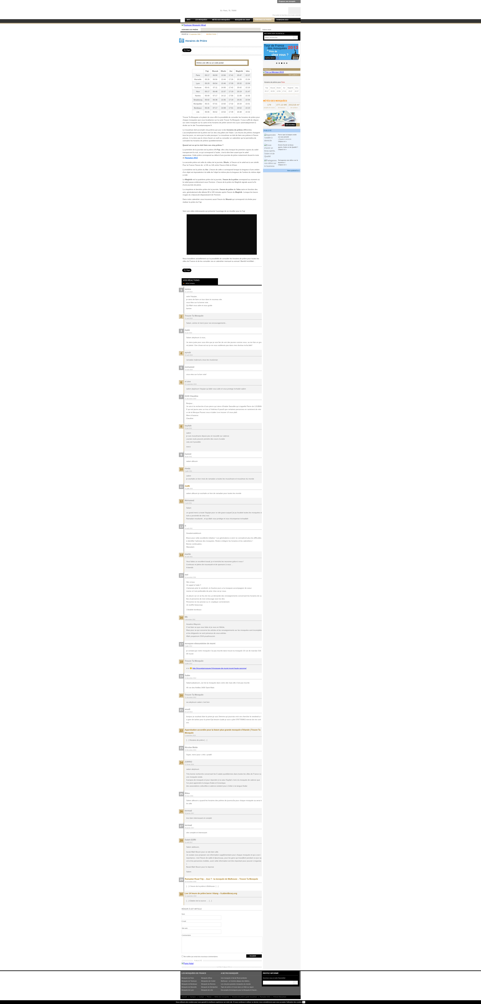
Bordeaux (198, 108)
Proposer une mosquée (287, 1)
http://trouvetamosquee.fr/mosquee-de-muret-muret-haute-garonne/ (220, 668)
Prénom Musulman (279, 997)
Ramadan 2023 (282, 20)
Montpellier (198, 104)
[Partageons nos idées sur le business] (270, 163)
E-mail (184, 921)
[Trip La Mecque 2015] (273, 72)
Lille (197, 112)
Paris (198, 75)
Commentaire (186, 935)
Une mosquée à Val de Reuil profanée (234, 978)
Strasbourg (198, 100)
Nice (198, 91)
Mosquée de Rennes (208, 984)
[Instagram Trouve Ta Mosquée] (286, 30)
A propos (193, 997)
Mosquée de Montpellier (209, 987)
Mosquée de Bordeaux (189, 984)
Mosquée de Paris (188, 978)
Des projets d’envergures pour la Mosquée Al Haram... (239, 990)
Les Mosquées (201, 20)
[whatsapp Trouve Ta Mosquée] (290, 30)
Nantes (198, 96)
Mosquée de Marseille (189, 987)
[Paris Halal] (188, 963)
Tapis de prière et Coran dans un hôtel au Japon (237, 987)
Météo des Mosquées (221, 20)
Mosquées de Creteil (208, 981)
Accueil (184, 997)
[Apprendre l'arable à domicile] (270, 138)
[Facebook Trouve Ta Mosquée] (282, 30)
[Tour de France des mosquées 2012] (282, 52)
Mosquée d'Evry (206, 978)
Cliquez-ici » (282, 141)
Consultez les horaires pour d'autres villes (283, 96)
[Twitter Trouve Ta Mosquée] (278, 30)
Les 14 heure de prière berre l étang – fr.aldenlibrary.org (211, 893)
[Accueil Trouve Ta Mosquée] (194, 7)
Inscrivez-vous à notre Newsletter (274, 978)
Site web (185, 928)
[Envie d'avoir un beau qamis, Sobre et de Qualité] (270, 151)
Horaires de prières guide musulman (244, 997)
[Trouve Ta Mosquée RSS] (298, 30)
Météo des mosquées (221, 997)
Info (188, 20)
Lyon (198, 83)
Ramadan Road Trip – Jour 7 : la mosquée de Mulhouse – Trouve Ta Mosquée (221, 879)
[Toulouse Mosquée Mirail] (194, 25)
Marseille (197, 79)
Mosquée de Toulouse (189, 981)
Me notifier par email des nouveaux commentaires (201, 957)
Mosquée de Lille (207, 990)
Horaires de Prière (190, 30)
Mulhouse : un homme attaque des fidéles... (235, 981)
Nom (183, 914)
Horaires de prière (263, 20)
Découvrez (290, 125)
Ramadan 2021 (265, 997)
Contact (201, 997)
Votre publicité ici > (293, 170)
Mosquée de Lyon (188, 990)
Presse (209, 997)
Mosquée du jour (242, 20)
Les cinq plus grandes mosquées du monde (236, 984)
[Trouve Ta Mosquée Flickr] (294, 30)
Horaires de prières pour (274, 82)
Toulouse (197, 87)
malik (187, 486)
